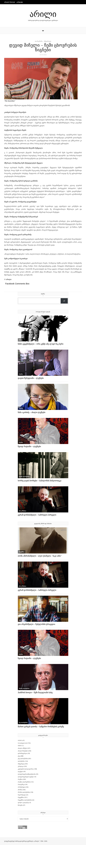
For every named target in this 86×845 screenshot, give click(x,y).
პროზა (20, 790)
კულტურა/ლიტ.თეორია (26, 769)
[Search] (64, 301)
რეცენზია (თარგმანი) (25, 800)
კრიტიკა (20, 766)
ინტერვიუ (47, 41)
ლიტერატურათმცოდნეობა (27, 774)
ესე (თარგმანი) (23, 758)
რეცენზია (21, 797)
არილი (43, 14)
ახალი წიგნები (23, 751)
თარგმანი (39, 41)
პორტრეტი (21, 787)
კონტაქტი (20, 2)
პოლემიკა (21, 784)
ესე (19, 756)
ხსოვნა (20, 805)
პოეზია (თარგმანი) (24, 782)
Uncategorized (22, 743)
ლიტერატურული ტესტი (26, 777)
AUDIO (20, 740)
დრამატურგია (22, 753)
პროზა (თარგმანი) (24, 792)
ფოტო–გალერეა (23, 802)
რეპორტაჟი (22, 795)
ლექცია (20, 771)
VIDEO (20, 745)
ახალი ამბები (22, 748)
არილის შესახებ (9, 2)
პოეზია (20, 779)
